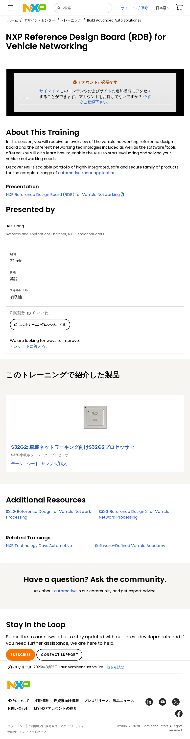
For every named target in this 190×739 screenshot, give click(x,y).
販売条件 (51, 726)
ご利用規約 (35, 726)
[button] (162, 7)
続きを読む (115, 667)
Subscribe (20, 654)
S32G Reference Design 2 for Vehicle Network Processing (134, 514)
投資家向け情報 (66, 700)
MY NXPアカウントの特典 (55, 708)
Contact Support (59, 654)
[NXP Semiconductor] (34, 8)
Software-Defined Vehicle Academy (130, 545)
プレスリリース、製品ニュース (109, 700)
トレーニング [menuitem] (70, 20)
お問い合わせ (18, 708)
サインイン (49, 91)
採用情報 (41, 700)
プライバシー (16, 726)
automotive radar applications (88, 173)
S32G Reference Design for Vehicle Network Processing (48, 514)
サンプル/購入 (54, 464)
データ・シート (25, 464)
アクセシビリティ (72, 726)
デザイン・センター (39, 20)
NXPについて (18, 700)
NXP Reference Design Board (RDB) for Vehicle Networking (63, 194)
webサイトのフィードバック (26, 732)
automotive (65, 591)
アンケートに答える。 (29, 346)
